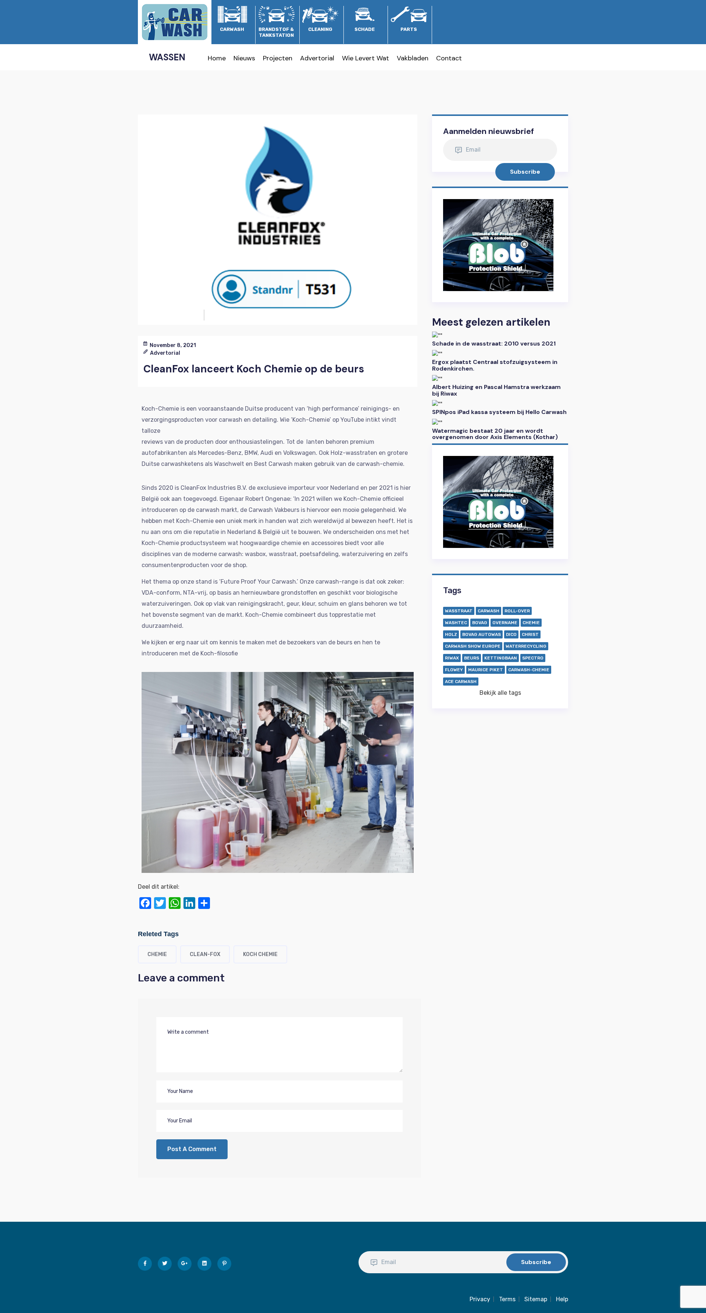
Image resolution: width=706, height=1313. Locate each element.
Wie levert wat (365, 58)
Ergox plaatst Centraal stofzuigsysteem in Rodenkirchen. (494, 365)
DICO (511, 634)
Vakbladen (412, 58)
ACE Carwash (461, 681)
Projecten (277, 58)
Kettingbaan (500, 658)
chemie (157, 954)
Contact (449, 58)
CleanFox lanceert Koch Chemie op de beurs (253, 369)
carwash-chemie (528, 669)
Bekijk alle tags (500, 692)
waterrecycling (526, 646)
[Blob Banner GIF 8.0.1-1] (498, 244)
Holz (451, 634)
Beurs (471, 658)
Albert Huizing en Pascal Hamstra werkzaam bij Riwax (496, 390)
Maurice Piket (485, 669)
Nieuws (244, 58)
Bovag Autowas (481, 634)
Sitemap (535, 1299)
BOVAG (479, 622)
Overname (504, 622)
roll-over (517, 610)
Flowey (454, 669)
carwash (488, 610)
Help (562, 1299)
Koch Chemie (260, 954)
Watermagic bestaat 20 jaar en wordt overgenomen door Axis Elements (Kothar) (495, 434)
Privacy (480, 1299)
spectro (532, 658)
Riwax (452, 658)
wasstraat (459, 610)
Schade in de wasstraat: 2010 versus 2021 (494, 343)
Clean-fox (205, 954)
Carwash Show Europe (472, 646)
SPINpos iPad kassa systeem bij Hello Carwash (499, 412)
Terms (507, 1299)
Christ (530, 634)
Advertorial (317, 58)
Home (217, 58)
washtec (456, 622)
